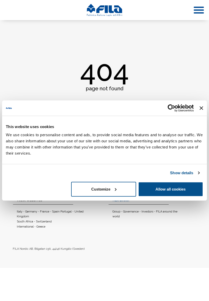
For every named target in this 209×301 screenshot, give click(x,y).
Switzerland (44, 221)
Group (116, 211)
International (25, 226)
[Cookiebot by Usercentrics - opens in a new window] (171, 108)
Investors (147, 211)
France (44, 211)
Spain (56, 211)
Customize (100, 189)
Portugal (66, 211)
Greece (40, 226)
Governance (131, 211)
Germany (31, 211)
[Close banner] (201, 108)
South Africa (25, 221)
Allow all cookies (170, 189)
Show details (181, 173)
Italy (19, 211)
